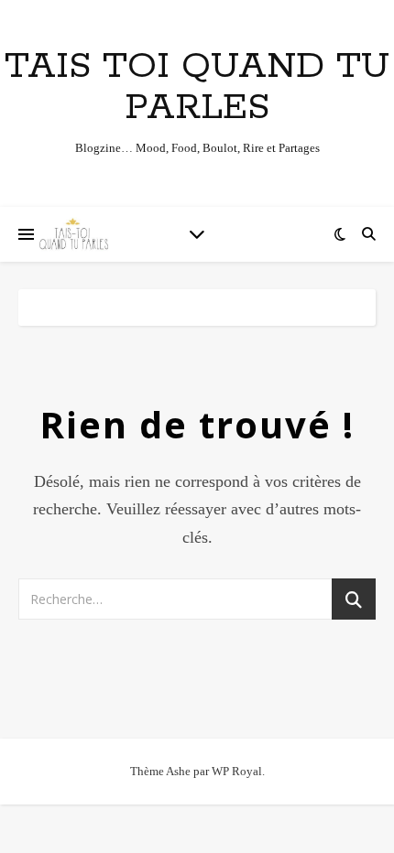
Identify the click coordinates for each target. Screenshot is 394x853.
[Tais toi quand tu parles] (73, 234)
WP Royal (237, 771)
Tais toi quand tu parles (197, 87)
